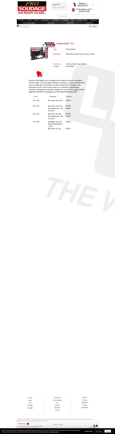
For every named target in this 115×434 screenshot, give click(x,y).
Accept (108, 431)
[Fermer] (18, 26)
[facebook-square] (97, 426)
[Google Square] (94, 426)
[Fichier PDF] (39, 74)
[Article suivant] (93, 26)
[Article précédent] (24, 26)
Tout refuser (99, 431)
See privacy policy (54, 432)
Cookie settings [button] (89, 431)
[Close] (113, 431)
